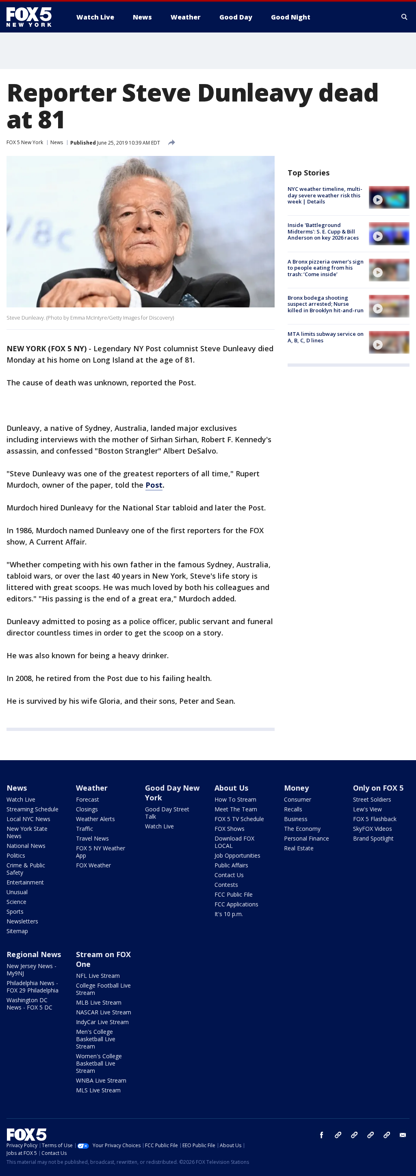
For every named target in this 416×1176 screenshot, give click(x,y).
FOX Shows (229, 828)
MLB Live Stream (98, 1002)
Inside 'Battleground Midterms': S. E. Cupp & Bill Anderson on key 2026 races (323, 231)
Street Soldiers (372, 799)
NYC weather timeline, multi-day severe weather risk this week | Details (325, 195)
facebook (321, 1134)
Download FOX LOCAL (234, 842)
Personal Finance (306, 838)
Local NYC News (28, 819)
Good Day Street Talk (167, 812)
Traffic (84, 828)
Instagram (338, 1134)
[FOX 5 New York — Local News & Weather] (33, 17)
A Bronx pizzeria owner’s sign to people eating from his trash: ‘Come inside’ (326, 268)
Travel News (92, 838)
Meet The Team (235, 809)
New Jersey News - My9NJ (31, 969)
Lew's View (367, 809)
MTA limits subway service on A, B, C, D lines (326, 337)
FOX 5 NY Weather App (100, 851)
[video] (389, 197)
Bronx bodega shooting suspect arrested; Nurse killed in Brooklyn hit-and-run (326, 304)
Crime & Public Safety (25, 868)
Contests (226, 884)
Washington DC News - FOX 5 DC (29, 1003)
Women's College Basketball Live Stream (99, 1063)
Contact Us (229, 875)
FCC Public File (233, 894)
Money (296, 788)
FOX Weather (93, 865)
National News (26, 846)
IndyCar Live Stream (102, 1022)
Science (16, 902)
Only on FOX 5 (378, 788)
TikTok (354, 1134)
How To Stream (235, 799)
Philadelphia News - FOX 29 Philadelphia (32, 986)
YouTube (370, 1134)
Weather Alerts (95, 819)
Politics (15, 855)
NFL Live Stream (98, 975)
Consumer (297, 799)
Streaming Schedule (32, 809)
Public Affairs (231, 865)
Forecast (87, 799)
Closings (87, 809)
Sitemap (17, 931)
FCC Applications (236, 904)
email (403, 1134)
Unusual (17, 892)
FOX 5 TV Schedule (239, 819)
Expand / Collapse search (405, 17)
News (56, 142)
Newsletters (22, 921)
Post (153, 485)
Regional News (33, 954)
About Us (231, 788)
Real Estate (299, 848)
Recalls (293, 809)
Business (296, 819)
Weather (92, 788)
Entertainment (25, 882)
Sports (15, 911)
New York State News (27, 832)
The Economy (302, 828)
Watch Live (20, 799)
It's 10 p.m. (228, 914)
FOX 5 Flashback (374, 819)
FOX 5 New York (24, 142)
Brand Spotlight (373, 838)
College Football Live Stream (103, 989)
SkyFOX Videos (372, 828)
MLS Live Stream (98, 1090)
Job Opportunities (237, 855)
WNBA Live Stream (101, 1080)
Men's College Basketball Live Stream (95, 1039)
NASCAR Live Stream (103, 1012)
